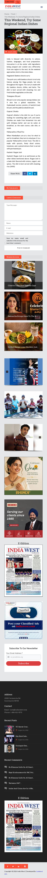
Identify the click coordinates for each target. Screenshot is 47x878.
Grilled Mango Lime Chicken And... (23, 347)
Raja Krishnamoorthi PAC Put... (21, 772)
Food (13, 14)
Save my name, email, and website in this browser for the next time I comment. (17, 240)
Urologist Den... (22, 746)
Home (6, 14)
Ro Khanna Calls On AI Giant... (21, 767)
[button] (23, 371)
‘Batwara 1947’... (15, 783)
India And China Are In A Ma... (21, 788)
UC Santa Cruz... (22, 727)
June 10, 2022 (11, 52)
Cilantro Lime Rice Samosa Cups (22, 285)
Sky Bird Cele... (22, 736)
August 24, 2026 (23, 730)
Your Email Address (14, 653)
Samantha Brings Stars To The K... (22, 316)
